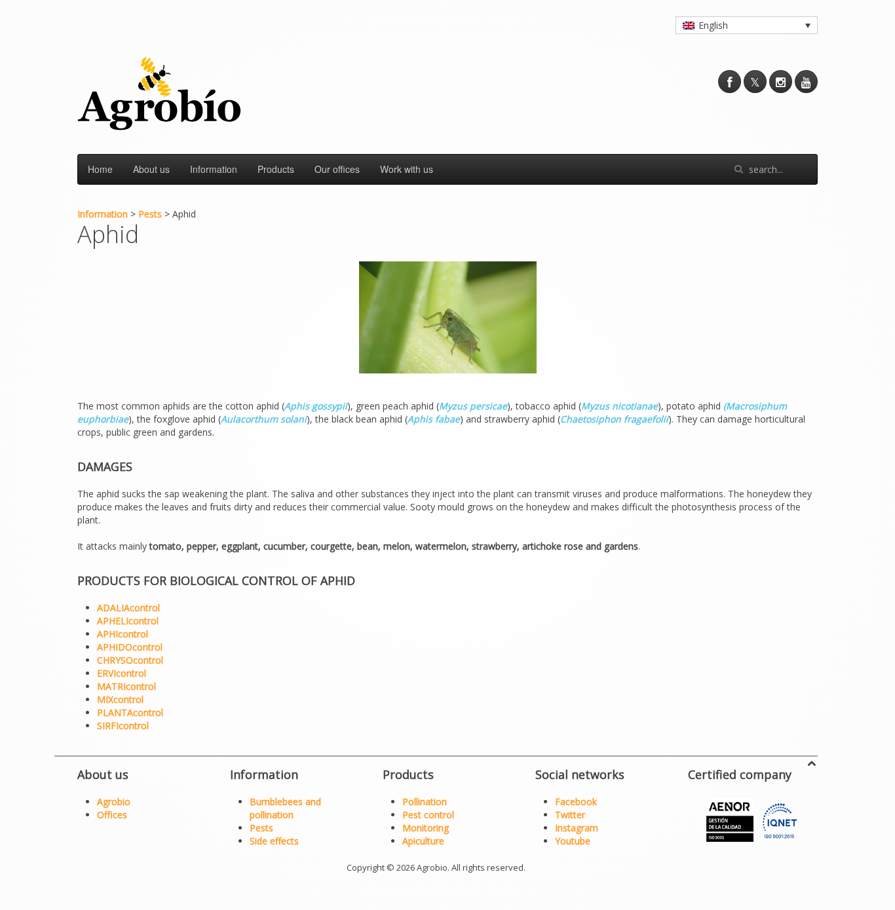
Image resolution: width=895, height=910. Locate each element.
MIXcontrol (120, 699)
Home (100, 169)
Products (275, 169)
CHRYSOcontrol (130, 660)
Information (213, 169)
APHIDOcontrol (129, 647)
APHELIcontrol (128, 621)
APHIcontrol (122, 634)
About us (151, 169)
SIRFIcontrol (123, 725)
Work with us (406, 169)
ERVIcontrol (121, 673)
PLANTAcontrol (130, 712)
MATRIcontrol (126, 686)
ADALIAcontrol (128, 607)
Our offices (337, 169)
